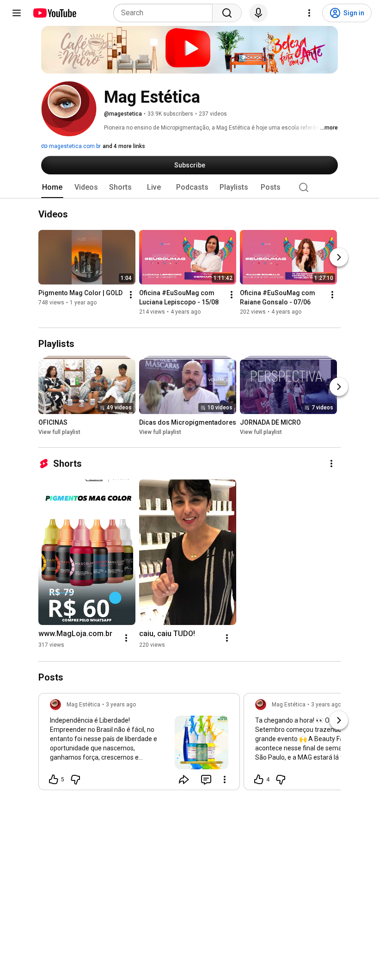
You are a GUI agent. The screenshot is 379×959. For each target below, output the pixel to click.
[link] (139, 744)
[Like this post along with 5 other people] (53, 779)
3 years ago (121, 704)
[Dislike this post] (75, 779)
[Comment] (206, 779)
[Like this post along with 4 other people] (258, 779)
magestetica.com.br (74, 146)
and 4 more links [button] (124, 146)
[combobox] (165, 13)
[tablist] (189, 187)
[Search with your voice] (258, 13)
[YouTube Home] (54, 13)
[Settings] (309, 13)
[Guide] (16, 13)
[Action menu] (224, 779)
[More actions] (131, 295)
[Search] (227, 13)
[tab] (52, 187)
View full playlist (59, 432)
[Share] (184, 779)
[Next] (339, 257)
